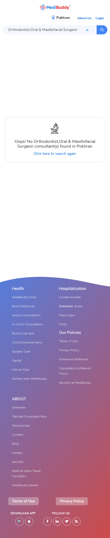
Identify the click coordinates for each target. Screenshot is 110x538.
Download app (23, 513)
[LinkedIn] (57, 521)
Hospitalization (72, 288)
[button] (55, 7)
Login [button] (100, 18)
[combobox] (50, 29)
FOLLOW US (61, 513)
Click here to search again (55, 153)
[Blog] (76, 521)
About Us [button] (84, 18)
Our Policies (70, 332)
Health (18, 288)
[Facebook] (47, 521)
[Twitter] (66, 521)
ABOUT (19, 399)
